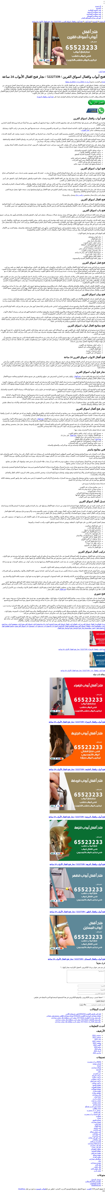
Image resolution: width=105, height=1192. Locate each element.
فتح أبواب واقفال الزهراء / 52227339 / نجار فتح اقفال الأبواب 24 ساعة (77, 722)
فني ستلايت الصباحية (94, 14)
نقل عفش (97, 1167)
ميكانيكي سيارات (95, 1159)
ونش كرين (97, 1171)
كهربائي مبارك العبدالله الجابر (91, 18)
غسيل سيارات (96, 1122)
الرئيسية (98, 6)
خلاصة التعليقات (95, 1183)
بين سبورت (97, 1073)
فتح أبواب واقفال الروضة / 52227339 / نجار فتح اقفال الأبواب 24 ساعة (77, 817)
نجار (85, 628)
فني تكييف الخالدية (94, 10)
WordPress (21, 1189)
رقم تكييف (97, 1112)
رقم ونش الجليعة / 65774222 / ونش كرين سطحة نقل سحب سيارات (78, 1020)
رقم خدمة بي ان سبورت (92, 1114)
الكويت (89, 1189)
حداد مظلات (97, 1108)
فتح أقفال (77, 376)
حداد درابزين (97, 1099)
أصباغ (99, 1066)
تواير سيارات (96, 1095)
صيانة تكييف (97, 1120)
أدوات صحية (97, 1064)
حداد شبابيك (97, 1104)
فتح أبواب (102, 71)
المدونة (98, 8)
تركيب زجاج (79, 195)
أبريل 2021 (97, 1051)
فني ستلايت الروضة (94, 12)
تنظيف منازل (96, 1093)
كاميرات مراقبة (95, 1141)
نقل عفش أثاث (96, 1169)
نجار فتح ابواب (71, 628)
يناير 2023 (97, 1039)
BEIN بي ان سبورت (94, 1062)
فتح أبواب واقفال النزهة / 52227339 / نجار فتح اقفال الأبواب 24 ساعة (77, 864)
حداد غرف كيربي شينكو (93, 1106)
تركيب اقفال (78, 624)
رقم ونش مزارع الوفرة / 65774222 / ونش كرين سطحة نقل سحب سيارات (76, 1018)
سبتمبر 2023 (96, 1037)
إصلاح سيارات (96, 1067)
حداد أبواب (97, 1097)
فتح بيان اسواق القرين (24, 626)
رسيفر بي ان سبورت (94, 1110)
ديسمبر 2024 (96, 1035)
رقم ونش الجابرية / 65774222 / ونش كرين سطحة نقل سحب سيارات (78, 1021)
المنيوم (98, 1069)
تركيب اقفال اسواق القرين (65, 624)
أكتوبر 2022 (97, 1045)
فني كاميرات (96, 1136)
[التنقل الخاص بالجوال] (104, 1)
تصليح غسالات (96, 1089)
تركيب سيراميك (95, 1081)
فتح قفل (9, 626)
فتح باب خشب (35, 626)
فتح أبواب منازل (9, 624)
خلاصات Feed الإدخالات (93, 1181)
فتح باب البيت (53, 626)
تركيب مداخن (96, 1083)
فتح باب (59, 626)
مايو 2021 (98, 1049)
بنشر (99, 1071)
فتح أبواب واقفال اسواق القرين (87, 626)
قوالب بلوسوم (41, 1189)
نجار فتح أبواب (80, 628)
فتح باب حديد (44, 626)
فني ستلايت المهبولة (94, 16)
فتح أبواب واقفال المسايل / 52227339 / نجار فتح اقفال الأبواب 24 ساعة (76, 959)
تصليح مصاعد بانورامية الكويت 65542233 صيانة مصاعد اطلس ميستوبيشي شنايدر (73, 1016)
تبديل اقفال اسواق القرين (90, 624)
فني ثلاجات (97, 1130)
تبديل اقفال (101, 624)
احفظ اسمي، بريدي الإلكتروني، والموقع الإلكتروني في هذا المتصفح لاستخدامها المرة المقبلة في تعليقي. (68, 997)
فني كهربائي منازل (94, 1137)
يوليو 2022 (97, 1047)
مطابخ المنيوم (96, 1151)
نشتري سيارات (96, 1163)
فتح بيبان (14, 626)
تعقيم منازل (97, 1091)
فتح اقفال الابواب (66, 626)
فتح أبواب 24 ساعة (45, 624)
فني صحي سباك (95, 1132)
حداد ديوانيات (96, 1102)
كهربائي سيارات (95, 1145)
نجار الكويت (85, 130)
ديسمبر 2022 (96, 1041)
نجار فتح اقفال (62, 628)
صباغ (99, 1118)
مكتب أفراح (97, 1157)
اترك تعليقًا (68, 82)
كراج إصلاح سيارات (94, 1143)
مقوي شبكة (97, 1155)
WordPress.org (96, 1185)
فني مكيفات (97, 1139)
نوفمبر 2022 (97, 1043)
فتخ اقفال (97, 1126)
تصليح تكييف (96, 1085)
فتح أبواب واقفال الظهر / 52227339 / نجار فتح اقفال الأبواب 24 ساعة (77, 912)
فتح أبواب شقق (19, 624)
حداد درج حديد (96, 1101)
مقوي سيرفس (96, 1153)
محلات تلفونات (96, 1149)
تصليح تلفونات (96, 1087)
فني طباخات (96, 1134)
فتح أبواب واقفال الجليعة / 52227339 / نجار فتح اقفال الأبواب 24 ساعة (77, 769)
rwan (103, 82)
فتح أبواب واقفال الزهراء (45, 97)
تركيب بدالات (96, 1077)
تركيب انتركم (96, 1075)
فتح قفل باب (98, 628)
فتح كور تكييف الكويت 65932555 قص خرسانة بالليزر (83, 1014)
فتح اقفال (40, 419)
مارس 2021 (97, 1053)
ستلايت (98, 1116)
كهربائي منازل (96, 1147)
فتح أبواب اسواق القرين (31, 624)
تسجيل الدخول (96, 1179)
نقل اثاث (98, 1165)
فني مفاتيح (90, 628)
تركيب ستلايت (96, 1079)
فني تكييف (97, 1128)
